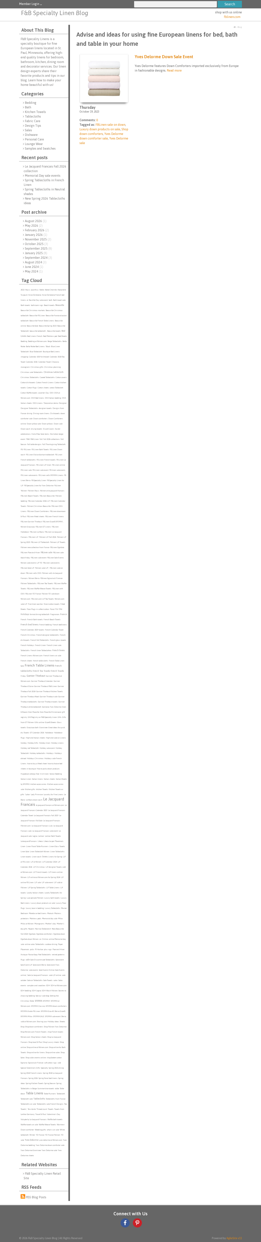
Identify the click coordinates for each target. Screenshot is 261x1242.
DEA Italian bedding (53, 398)
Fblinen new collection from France (35, 547)
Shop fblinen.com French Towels (34, 1032)
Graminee (43, 727)
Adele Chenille (51, 290)
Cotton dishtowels (28, 382)
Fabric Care (32, 121)
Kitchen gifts (30, 789)
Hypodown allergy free (30, 774)
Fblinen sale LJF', (42, 568)
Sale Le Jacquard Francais (38, 975)
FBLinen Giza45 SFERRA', (53, 522)
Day (47, 393)
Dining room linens (41, 413)
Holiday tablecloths (37, 753)
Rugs (23, 960)
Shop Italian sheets (39, 1037)
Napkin (31, 929)
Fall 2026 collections (51, 439)
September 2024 (38, 257)
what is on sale (53, 1130)
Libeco (40, 841)
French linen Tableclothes (41, 650)
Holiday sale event (47, 748)
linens (45, 856)
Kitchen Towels (35, 112)
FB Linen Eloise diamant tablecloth (40, 455)
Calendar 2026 (32, 362)
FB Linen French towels (46, 460)
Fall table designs (34, 444)
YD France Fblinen (52, 1135)
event (23, 439)
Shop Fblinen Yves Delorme (55, 1027)
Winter (32, 1135)
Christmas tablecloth (53, 372)
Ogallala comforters (44, 934)
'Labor (27, 794)
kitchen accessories (38, 784)
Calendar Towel (44, 362)
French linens (58, 650)
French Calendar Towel (54, 630)
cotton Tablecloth (56, 388)
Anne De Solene (34, 295)
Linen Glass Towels (57, 846)
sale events (33, 970)
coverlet (41, 393)
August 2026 (35, 221)
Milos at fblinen (27, 924)
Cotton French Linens (45, 382)
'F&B (28, 439)
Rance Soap (32, 954)
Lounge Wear (34, 144)
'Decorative (48, 403)
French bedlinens (60, 625)
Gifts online (39, 722)
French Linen (40, 645)
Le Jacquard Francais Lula (42, 826)
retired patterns (58, 954)
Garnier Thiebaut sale (49, 697)
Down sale (58, 424)
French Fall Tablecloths (39, 640)
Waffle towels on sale (29, 1125)
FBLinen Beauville (47, 496)
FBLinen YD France (33, 594)
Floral (52, 609)
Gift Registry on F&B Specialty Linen (42, 717)
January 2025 (36, 253)
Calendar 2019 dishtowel (39, 357)
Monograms (39, 924)
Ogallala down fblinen (30, 939)
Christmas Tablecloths (30, 377)
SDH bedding (26, 991)
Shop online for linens (36, 1052)
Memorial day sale (49, 918)
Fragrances (54, 614)
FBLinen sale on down (110, 124)
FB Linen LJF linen (43, 465)
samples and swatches (36, 985)
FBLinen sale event (38, 558)
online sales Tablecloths (35, 944)
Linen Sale (25, 851)
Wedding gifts (40, 1130)
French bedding (45, 625)
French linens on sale (52, 655)
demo (55, 403)
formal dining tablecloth (39, 614)
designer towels (45, 408)
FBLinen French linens (54, 516)
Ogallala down (59, 934)
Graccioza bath (33, 727)
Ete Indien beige (56, 434)
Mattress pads (35, 918)
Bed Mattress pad (50, 336)
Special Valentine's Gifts (30, 1068)
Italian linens (37, 779)
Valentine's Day (53, 1114)
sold (59, 1063)
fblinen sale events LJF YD (31, 563)
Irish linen (44, 774)
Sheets (62, 1021)
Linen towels (26, 857)
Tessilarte (32, 1109)
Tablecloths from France (55, 1099)
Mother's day (50, 924)
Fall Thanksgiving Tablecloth (54, 444)
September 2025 (38, 248)
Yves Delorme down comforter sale (50, 1145)
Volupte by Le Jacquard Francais (34, 1119)
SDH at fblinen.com (59, 985)
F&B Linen (34, 439)
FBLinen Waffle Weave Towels (39, 589)
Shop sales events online (36, 1058)
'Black (47, 346)
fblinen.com (232, 17)
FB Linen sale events (29, 475)
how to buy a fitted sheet (37, 763)
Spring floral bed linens (48, 1078)
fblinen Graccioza (28, 527)
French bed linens (29, 624)
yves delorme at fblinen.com (50, 1140)
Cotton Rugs (32, 388)
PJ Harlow (39, 949)
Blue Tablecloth (36, 352)
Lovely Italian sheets (35, 893)
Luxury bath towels (52, 898)
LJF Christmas (39, 867)
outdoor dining (51, 944)
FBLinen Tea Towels (45, 583)
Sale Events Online (46, 970)
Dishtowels (55, 413)
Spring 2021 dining (56, 1068)
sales (55, 980)
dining (29, 413)
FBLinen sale (46, 552)
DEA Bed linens (37, 398)
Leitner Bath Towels (53, 836)
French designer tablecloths (47, 635)
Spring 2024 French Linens (31, 1073)
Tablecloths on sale (28, 1104)
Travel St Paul (40, 1114)
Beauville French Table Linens (41, 321)
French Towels (57, 671)
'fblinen (24, 491)
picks (32, 949)
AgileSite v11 (234, 1238)
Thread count (41, 1109)
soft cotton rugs (50, 1063)
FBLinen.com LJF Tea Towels (42, 599)
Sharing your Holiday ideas (48, 1021)
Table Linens (34, 1093)
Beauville (59, 305)
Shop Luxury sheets (51, 1042)
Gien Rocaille (33, 712)
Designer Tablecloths (29, 408)
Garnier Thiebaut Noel (30, 697)
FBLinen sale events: (51, 563)
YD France (40, 1135)
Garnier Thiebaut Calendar (42, 681)
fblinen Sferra (34, 578)
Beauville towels (54, 331)
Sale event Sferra (39, 965)
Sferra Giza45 (60, 1011)
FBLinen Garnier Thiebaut (31, 522)
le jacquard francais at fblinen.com (50, 805)
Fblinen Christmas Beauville (39, 506)
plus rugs (48, 949)
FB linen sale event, (57, 470)
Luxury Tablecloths (52, 908)
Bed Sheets (62, 336)
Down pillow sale (34, 424)
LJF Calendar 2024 (49, 862)
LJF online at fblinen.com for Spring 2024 (43, 877)
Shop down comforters (34, 1027)
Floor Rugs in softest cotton (38, 609)
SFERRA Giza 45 (47, 1011)
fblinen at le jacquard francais (52, 491)
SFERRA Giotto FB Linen (30, 1011)
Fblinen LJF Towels (57, 542)
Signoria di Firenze (35, 1063)
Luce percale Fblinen (35, 898)
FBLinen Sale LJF (27, 568)
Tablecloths (33, 116)
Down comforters (40, 418)
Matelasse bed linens (37, 913)
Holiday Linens (57, 743)
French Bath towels (35, 619)
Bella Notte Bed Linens (35, 346)
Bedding (30, 102)
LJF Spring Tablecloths (36, 888)
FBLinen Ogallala (57, 547)
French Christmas (28, 635)
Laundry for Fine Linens (53, 794)
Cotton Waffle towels (29, 393)
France (63, 614)
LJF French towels (40, 872)
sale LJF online (55, 975)
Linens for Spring (55, 857)
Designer (63, 403)
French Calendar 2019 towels (32, 630)
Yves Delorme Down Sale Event (164, 56)
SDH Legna (36, 991)
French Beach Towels (52, 619)
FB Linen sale (26, 470)
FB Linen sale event (40, 470)
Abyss (27, 290)
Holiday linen (44, 743)
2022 (22, 290)
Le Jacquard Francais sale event (45, 831)
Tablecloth (61, 1094)
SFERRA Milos (26, 1016)
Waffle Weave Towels (47, 1125)
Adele (41, 290)
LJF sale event (47, 882)
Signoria (24, 1063)
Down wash (25, 429)
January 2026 (36, 234)
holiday (24, 743)
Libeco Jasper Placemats (53, 841)
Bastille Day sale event (38, 300)
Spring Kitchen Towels (35, 1083)
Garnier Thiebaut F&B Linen (45, 686)
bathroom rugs (37, 305)
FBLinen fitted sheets (35, 516)
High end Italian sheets (35, 738)
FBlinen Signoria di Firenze (51, 578)
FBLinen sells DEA (33, 573)
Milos (60, 918)
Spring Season (50, 1083)
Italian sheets (49, 779)
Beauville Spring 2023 (48, 326)
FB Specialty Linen (38, 480)
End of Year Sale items (40, 434)
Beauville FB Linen (37, 315)
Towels (50, 1109)
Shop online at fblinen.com (37, 1047)
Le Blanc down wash (34, 800)
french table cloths (40, 661)
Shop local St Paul (35, 1042)
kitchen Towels (42, 789)
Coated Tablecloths (47, 377)
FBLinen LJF (33, 537)
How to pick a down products (48, 769)
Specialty (44, 1068)
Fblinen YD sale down (50, 594)
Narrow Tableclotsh (43, 929)
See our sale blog (42, 996)
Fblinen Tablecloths (28, 583)
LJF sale (37, 882)
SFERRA (38, 1000)
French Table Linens (39, 665)
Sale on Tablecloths (35, 980)
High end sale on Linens (56, 738)
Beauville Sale (32, 326)
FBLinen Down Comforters (38, 511)
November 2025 (38, 239)
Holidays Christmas (35, 758)
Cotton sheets (43, 388)
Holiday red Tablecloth (30, 748)
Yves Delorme (31, 1140)
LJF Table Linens (53, 888)
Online (45, 939)
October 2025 (36, 244)
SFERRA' (46, 1001)
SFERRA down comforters (56, 1006)
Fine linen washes (35, 604)
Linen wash (36, 857)
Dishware (31, 134)
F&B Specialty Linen (54, 12)
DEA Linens (38, 403)
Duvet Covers (48, 429)
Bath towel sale (59, 300)
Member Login (29, 4)
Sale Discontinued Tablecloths (42, 960)
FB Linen (27, 449)
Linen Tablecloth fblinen (39, 851)
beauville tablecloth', (38, 331)
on (40, 939)
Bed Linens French (34, 336)
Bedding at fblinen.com (37, 341)
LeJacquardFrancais (29, 841)
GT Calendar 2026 (37, 733)
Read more (174, 70)
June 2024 (34, 266)
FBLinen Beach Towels (30, 496)
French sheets (26, 661)
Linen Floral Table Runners (37, 846)
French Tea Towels (41, 671)
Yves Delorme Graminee (31, 1150)
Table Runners (50, 1094)
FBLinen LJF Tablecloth (40, 542)
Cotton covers (61, 377)
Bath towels (25, 305)
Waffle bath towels (54, 1119)
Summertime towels (46, 1088)
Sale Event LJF (26, 965)
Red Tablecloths (44, 954)
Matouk (50, 913)
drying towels (36, 429)
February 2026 (37, 230)
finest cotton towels (52, 604)
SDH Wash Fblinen (50, 991)
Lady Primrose (37, 794)
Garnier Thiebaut (36, 675)
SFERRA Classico (38, 1006)
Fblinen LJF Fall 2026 (47, 537)
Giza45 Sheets (50, 722)
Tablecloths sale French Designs (50, 1104)
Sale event (60, 960)
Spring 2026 (33, 1078)
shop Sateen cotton (54, 1058)
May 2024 (34, 271)
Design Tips (33, 125)
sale (28, 959)
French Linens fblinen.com (32, 655)
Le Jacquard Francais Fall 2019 (46, 815)
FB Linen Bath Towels (40, 449)
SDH (48, 985)
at (27, 300)
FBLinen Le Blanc (37, 532)
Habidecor (49, 733)
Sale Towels (48, 980)
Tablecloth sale (27, 1099)
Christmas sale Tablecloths (32, 372)
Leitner (41, 836)
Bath (28, 107)
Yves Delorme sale (49, 1150)
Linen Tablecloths (57, 851)
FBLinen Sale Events (55, 558)
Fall (41, 439)
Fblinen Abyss (33, 491)
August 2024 (35, 262)
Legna (34, 836)
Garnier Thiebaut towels (48, 702)
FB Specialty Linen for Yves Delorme (38, 485)
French (23, 619)
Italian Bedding (55, 774)
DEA (51, 393)
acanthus (35, 290)
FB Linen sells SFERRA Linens (50, 475)
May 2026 (34, 225)
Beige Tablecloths (55, 341)
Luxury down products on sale (43, 903)
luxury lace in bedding (35, 908)
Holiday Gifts (33, 743)
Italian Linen (26, 779)
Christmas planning (52, 367)
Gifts (60, 717)
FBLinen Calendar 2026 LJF (39, 501)
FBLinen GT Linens (43, 527)
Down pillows (47, 424)
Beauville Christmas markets (33, 310)
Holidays (50, 753)
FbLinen (57, 485)
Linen (23, 846)
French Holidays (27, 645)
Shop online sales (53, 1052)
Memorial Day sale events (42, 175)
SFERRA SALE (38, 1016)
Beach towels (49, 305)
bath (50, 300)
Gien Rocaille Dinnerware (50, 712)
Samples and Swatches (40, 148)
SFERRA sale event (53, 1016)
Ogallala (32, 934)
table (57, 1088)
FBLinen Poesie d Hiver (30, 552)
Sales (28, 130)
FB (22, 449)
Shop (22, 1027)
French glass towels (58, 640)
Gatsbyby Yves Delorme (52, 707)
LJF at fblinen (36, 862)
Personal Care (34, 139)
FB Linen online (58, 465)
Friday (23, 676)
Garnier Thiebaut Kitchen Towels (49, 691)
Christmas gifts (37, 367)
